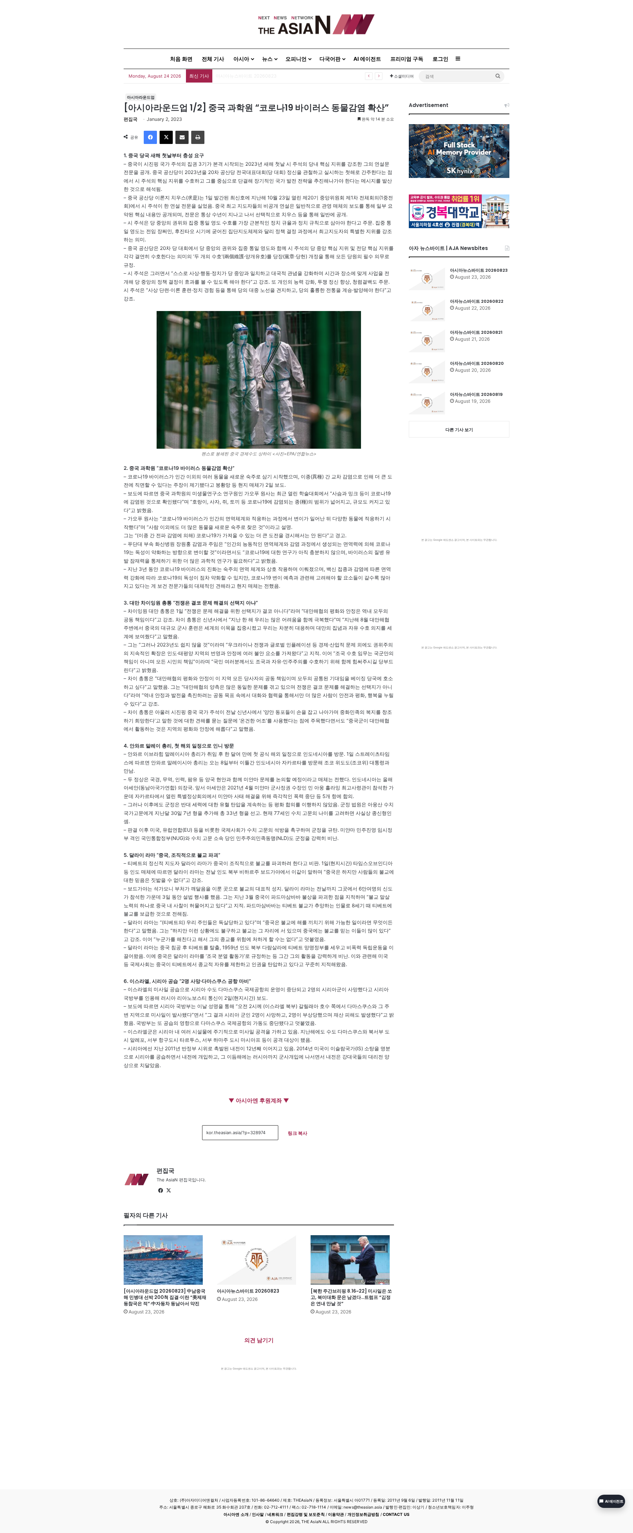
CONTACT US (396, 1514)
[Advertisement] (259, 1420)
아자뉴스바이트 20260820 (477, 363)
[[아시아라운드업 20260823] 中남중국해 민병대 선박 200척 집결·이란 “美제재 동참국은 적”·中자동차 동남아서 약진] (165, 1260)
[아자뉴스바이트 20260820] (427, 371)
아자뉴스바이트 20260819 (476, 394)
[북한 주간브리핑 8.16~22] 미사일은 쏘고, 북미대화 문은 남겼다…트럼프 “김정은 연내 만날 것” (351, 1297)
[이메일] (182, 137)
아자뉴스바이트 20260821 (476, 332)
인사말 (258, 1514)
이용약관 (336, 1514)
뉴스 (267, 58)
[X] (166, 137)
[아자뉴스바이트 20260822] (427, 309)
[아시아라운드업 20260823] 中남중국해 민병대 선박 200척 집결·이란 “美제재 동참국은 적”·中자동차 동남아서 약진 (165, 1297)
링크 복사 (297, 1133)
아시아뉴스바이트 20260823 (248, 1291)
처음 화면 (181, 58)
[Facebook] (150, 137)
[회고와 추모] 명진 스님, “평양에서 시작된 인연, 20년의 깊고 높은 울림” (290, 76)
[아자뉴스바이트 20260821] (427, 340)
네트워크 (275, 1514)
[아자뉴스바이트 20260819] (427, 402)
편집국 (130, 119)
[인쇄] (197, 137)
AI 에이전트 (367, 58)
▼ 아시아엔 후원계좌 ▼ (258, 1100)
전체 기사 (213, 58)
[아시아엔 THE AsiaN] (316, 24)
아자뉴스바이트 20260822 (476, 301)
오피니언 (296, 58)
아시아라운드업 (141, 97)
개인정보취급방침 (363, 1514)
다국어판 (330, 58)
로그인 (440, 58)
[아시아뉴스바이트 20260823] (258, 1260)
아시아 (241, 58)
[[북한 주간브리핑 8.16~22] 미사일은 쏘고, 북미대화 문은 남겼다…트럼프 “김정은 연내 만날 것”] (352, 1260)
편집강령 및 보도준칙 (306, 1514)
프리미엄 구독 (406, 58)
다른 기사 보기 (459, 429)
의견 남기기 (259, 1340)
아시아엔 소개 (236, 1514)
